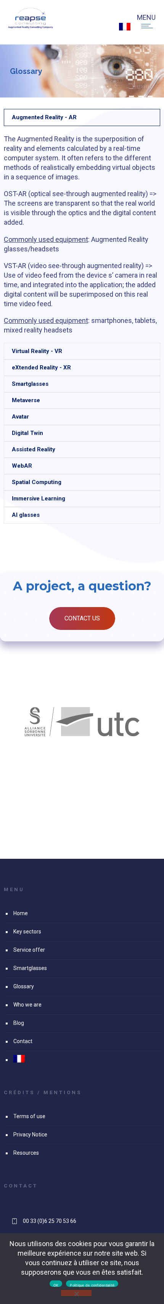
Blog (18, 1023)
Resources (26, 1153)
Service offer (29, 950)
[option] (82, 722)
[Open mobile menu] (148, 26)
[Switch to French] (124, 26)
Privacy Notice (30, 1134)
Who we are (27, 1005)
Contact (22, 1041)
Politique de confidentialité (92, 1285)
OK (56, 1285)
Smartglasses (30, 968)
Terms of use (29, 1116)
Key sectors (27, 931)
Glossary (23, 986)
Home (20, 913)
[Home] (30, 26)
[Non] (76, 1293)
